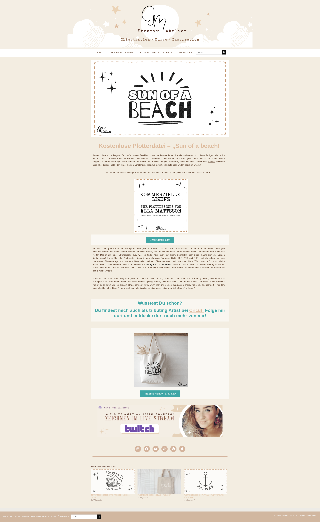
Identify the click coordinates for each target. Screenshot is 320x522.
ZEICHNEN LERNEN (122, 53)
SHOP (100, 53)
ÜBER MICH (186, 53)
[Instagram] (138, 449)
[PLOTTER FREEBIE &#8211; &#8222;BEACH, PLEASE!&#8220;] (159, 481)
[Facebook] (147, 449)
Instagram (151, 264)
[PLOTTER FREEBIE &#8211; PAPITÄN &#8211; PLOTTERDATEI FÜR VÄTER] (205, 481)
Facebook (166, 264)
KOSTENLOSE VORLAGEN (155, 53)
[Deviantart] (182, 449)
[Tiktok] (164, 449)
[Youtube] (155, 449)
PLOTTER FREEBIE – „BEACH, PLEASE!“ (154, 495)
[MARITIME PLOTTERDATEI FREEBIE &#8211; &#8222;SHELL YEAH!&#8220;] (113, 481)
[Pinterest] (173, 449)
